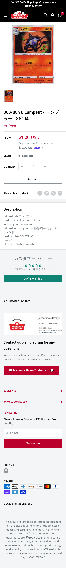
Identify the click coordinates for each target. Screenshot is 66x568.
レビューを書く (33, 279)
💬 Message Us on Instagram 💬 (31, 370)
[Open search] (46, 15)
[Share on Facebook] (39, 193)
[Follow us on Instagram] (6, 470)
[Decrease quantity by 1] (22, 166)
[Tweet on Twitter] (53, 193)
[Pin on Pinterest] (46, 193)
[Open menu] (5, 15)
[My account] (52, 15)
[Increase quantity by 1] (45, 166)
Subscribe (33, 443)
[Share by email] (60, 193)
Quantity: (10, 166)
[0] (59, 15)
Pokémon (10, 126)
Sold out (33, 179)
